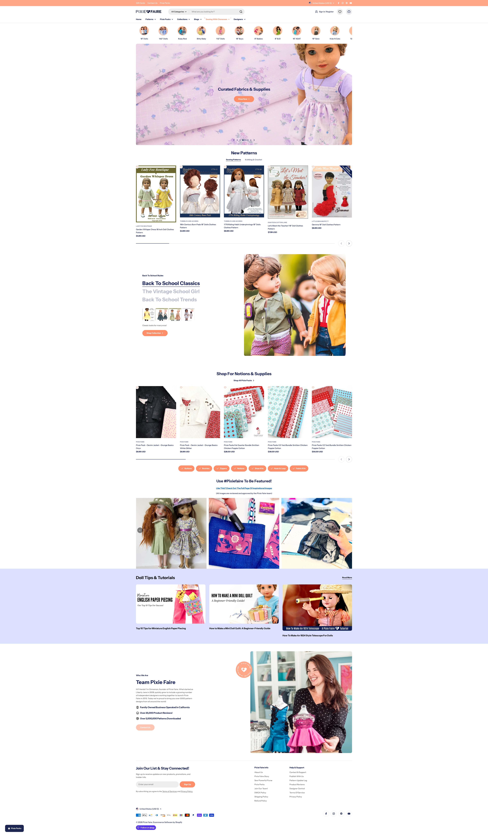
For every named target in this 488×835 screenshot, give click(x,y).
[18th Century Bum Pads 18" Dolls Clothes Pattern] (200, 191)
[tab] (171, 283)
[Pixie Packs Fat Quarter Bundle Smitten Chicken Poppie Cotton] (244, 412)
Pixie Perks (165, 3)
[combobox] (206, 12)
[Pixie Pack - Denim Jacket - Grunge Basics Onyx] (156, 412)
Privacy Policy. (187, 791)
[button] (237, 140)
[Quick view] (172, 171)
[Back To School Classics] (295, 305)
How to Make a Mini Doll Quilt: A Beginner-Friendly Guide (239, 628)
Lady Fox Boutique (144, 226)
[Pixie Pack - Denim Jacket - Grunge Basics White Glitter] (200, 412)
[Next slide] (254, 140)
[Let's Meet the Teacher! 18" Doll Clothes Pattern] (288, 192)
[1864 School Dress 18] (148, 314)
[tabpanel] (186, 322)
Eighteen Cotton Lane (277, 222)
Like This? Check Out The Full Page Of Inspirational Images (244, 488)
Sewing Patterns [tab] (233, 159)
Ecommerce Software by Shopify (167, 822)
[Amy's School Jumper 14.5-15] (175, 314)
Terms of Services (169, 791)
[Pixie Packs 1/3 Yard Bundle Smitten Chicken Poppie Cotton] (288, 412)
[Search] (240, 11)
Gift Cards (140, 3)
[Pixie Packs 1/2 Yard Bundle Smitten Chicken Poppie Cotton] (332, 412)
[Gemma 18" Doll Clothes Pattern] (332, 192)
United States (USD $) (322, 3)
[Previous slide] (233, 140)
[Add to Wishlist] (137, 167)
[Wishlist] (340, 12)
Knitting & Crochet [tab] (253, 159)
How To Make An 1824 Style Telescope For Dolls (308, 635)
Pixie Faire (140, 442)
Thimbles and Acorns (189, 221)
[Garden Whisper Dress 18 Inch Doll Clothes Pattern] (156, 194)
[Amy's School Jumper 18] (162, 314)
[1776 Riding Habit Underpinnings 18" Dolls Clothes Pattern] (244, 191)
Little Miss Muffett (320, 221)
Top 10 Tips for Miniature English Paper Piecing (161, 628)
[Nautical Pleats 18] (188, 314)
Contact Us (152, 3)
